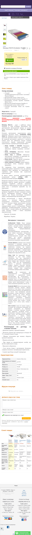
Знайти (28, 6)
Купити (10, 60)
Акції (24, 490)
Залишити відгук (26, 418)
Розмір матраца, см (22, 57)
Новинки (24, 492)
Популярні (24, 493)
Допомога (24, 495)
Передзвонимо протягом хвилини (24, 533)
